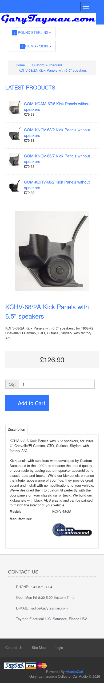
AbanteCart (74, 671)
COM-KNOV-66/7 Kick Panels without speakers (57, 158)
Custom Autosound (47, 64)
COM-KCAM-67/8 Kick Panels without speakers (57, 106)
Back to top (95, 674)
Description (16, 429)
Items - (35, 45)
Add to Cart (30, 403)
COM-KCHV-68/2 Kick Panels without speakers (57, 184)
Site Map (39, 647)
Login (59, 647)
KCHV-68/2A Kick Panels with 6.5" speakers (52, 70)
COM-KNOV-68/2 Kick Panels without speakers (57, 132)
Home (20, 64)
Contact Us (14, 647)
